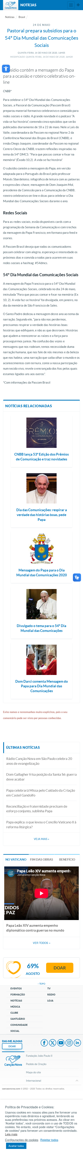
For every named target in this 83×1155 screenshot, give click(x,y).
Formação (17, 994)
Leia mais (11, 1134)
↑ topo (41, 984)
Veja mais (41, 839)
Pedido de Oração (36, 1064)
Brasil (22, 17)
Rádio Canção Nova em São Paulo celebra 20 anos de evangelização (39, 761)
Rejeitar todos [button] (49, 1140)
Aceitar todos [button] (16, 1146)
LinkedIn (77, 1043)
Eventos (16, 988)
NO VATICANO (15, 859)
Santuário (17, 1019)
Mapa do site (33, 1072)
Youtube (61, 1043)
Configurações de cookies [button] (21, 1140)
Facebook (44, 1043)
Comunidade (19, 1025)
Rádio (51, 994)
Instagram (69, 1043)
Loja (50, 1000)
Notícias (10, 17)
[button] (6, 69)
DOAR (12, 1046)
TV (49, 988)
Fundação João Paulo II (39, 1055)
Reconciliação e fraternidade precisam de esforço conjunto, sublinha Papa (36, 808)
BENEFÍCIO (67, 859)
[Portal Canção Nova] (10, 5)
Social (14, 1031)
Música (15, 1006)
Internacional (33, 1080)
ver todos (41, 943)
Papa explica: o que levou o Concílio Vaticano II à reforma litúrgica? (41, 824)
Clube (14, 1012)
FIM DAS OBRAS (41, 859)
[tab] (16, 859)
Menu (71, 5)
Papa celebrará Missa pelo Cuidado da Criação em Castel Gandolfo (40, 792)
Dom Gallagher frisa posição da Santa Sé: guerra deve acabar (41, 776)
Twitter (52, 1043)
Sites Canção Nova (78, 5)
